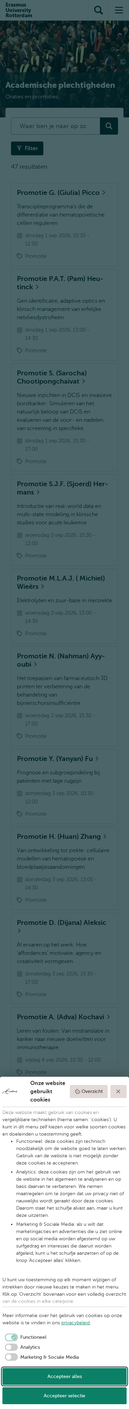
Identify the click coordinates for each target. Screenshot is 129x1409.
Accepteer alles (64, 1376)
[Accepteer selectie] (118, 1091)
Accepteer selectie (64, 1395)
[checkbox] (24, 1337)
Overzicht (92, 1091)
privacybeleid (75, 1322)
